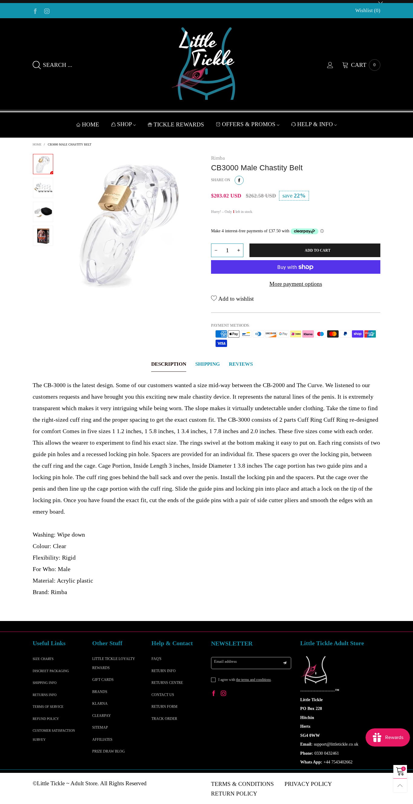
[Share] (239, 180)
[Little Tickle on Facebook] (214, 694)
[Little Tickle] (206, 63)
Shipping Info (45, 683)
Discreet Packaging (51, 671)
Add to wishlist (235, 299)
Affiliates (102, 739)
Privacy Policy (308, 784)
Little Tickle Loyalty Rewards (113, 663)
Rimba (218, 158)
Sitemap (100, 727)
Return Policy (234, 793)
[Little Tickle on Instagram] (223, 694)
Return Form (164, 706)
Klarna (100, 703)
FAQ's (156, 659)
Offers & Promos (249, 124)
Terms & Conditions (242, 784)
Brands (99, 692)
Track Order (164, 719)
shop (125, 124)
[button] (215, 250)
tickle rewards (179, 124)
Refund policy (46, 719)
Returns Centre (167, 683)
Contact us (162, 695)
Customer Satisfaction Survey (54, 735)
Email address (225, 661)
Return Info (163, 671)
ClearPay (101, 716)
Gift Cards (103, 680)
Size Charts (43, 659)
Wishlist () (367, 10)
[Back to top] (400, 785)
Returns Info (45, 695)
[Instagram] (47, 11)
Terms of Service (48, 706)
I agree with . (245, 680)
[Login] (334, 65)
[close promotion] (380, 1)
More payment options (295, 284)
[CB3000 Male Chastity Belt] (132, 223)
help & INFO (315, 124)
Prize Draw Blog (108, 751)
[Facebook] (35, 11)
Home (90, 124)
